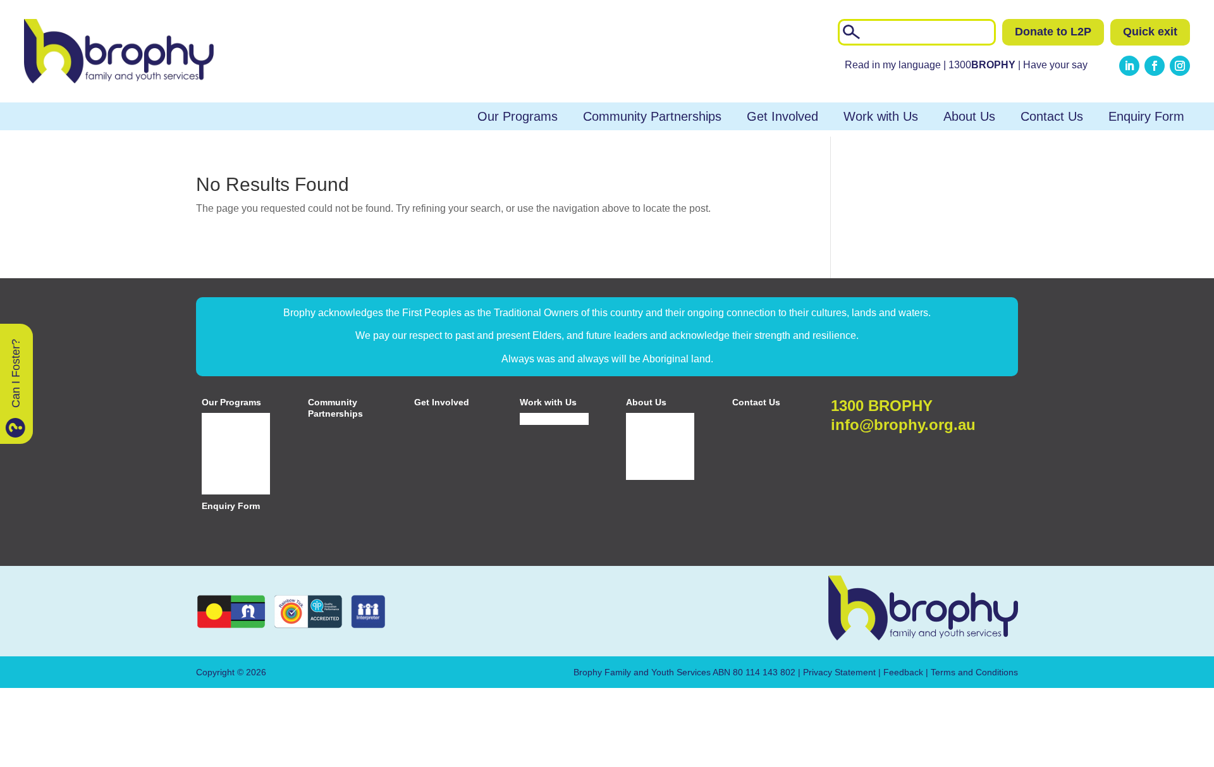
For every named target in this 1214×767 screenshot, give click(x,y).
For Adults (222, 474)
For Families (227, 459)
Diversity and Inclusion (652, 423)
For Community (233, 489)
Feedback (903, 672)
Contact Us (1052, 116)
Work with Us (880, 116)
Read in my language (893, 64)
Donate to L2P (1053, 31)
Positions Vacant (553, 419)
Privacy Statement (839, 672)
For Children (227, 419)
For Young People (222, 439)
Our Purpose (651, 444)
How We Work (654, 474)
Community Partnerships (652, 116)
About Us (969, 116)
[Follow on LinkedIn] (1129, 66)
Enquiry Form (1146, 116)
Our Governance (659, 459)
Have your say (1055, 64)
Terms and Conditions (974, 672)
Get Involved (782, 116)
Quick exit (1150, 31)
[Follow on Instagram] (1180, 66)
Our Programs (517, 116)
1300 (983, 64)
